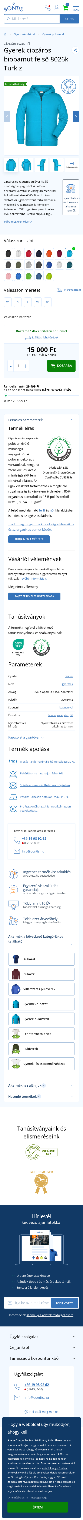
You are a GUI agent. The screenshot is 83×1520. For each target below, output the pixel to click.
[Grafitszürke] (8, 264)
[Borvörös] (59, 253)
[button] (76, 116)
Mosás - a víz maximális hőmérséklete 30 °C (47, 762)
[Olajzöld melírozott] (69, 264)
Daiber (69, 676)
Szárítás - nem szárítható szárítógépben (45, 785)
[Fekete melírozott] (39, 264)
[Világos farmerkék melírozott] (39, 276)
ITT (28, 1497)
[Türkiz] (69, 253)
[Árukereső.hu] (41, 1152)
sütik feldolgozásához (54, 1468)
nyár (60, 715)
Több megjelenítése (16, 221)
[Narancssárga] (49, 253)
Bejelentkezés (64, 1303)
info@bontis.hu (33, 851)
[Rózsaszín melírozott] (8, 276)
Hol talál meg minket (44, 1412)
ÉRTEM (38, 1507)
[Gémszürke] (59, 264)
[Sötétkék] (39, 253)
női (52, 510)
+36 (34, 838)
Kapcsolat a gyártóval (23, 737)
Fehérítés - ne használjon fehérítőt (41, 773)
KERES (69, 19)
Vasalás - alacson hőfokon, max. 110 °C (44, 797)
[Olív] (18, 264)
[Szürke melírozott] (28, 264)
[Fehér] (18, 253)
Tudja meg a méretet (29, 539)
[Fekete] (8, 253)
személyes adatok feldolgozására (50, 1315)
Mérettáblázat (72, 289)
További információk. (33, 578)
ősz (66, 715)
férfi (42, 510)
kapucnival (66, 707)
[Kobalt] (18, 276)
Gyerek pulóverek (53, 34)
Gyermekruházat (24, 34)
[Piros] (28, 253)
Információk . (41, 1315)
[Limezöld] (28, 276)
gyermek (67, 684)
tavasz (52, 715)
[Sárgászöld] (49, 276)
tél (71, 715)
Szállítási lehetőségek (45, 337)
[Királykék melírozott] (49, 264)
